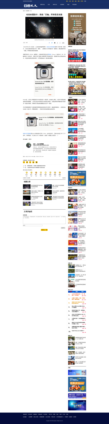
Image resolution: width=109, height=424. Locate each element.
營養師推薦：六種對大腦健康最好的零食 (36, 165)
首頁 (24, 10)
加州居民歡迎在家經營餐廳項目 (82, 150)
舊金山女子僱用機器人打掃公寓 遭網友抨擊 (82, 158)
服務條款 (35, 414)
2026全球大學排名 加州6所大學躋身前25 (82, 213)
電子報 (82, 1)
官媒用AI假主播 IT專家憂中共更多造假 (36, 167)
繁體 (85, 1)
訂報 (70, 1)
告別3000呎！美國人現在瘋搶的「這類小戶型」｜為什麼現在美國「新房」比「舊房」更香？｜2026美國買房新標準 (82, 235)
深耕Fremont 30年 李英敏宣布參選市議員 (82, 220)
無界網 (74, 416)
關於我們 (25, 414)
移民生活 (55, 4)
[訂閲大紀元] (77, 374)
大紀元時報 (48, 416)
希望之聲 (53, 416)
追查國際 (30, 416)
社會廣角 (27, 10)
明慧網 (66, 416)
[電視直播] (77, 410)
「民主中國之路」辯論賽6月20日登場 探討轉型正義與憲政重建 (82, 242)
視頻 (68, 4)
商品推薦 (74, 4)
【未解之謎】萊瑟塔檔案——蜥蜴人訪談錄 (82, 206)
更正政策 (30, 414)
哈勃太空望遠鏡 (51, 47)
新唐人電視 (36, 416)
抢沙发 (64, 177)
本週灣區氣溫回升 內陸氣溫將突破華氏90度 (82, 137)
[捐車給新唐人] (77, 44)
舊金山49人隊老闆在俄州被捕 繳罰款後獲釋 (82, 123)
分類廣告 (62, 4)
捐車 (73, 1)
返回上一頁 (44, 230)
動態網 (70, 416)
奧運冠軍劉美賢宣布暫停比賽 (82, 144)
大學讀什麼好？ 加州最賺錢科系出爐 (82, 116)
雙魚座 (49, 54)
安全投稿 (45, 414)
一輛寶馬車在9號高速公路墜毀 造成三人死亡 (82, 256)
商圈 (78, 1)
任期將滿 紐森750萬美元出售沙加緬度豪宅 (81, 166)
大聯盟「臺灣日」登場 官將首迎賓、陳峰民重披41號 (82, 108)
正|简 (63, 42)
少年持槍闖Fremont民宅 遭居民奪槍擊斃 (82, 130)
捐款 (76, 1)
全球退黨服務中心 (60, 416)
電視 (67, 1)
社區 (49, 4)
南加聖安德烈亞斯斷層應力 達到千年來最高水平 (82, 249)
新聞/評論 (42, 4)
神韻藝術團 (42, 416)
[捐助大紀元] (77, 398)
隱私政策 (40, 414)
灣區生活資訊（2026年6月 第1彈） (82, 228)
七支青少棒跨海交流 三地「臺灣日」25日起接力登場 (82, 101)
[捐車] (77, 185)
